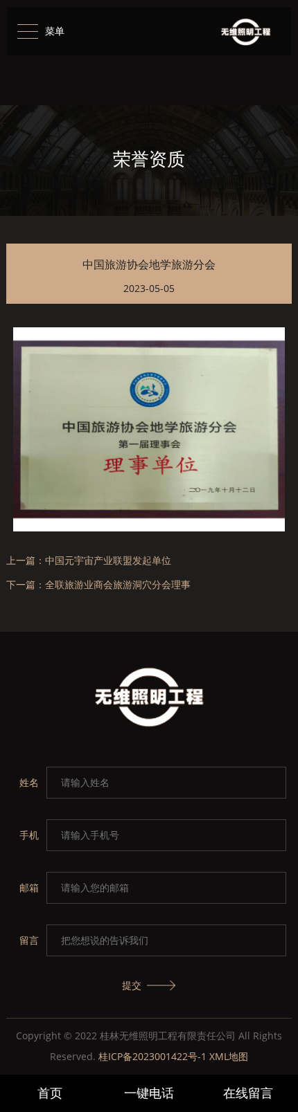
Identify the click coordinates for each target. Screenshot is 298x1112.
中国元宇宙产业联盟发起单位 (108, 560)
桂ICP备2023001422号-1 (152, 1056)
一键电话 (149, 1092)
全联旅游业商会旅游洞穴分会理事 (118, 584)
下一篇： (98, 585)
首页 (49, 1092)
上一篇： (88, 561)
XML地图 (228, 1056)
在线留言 (248, 1092)
